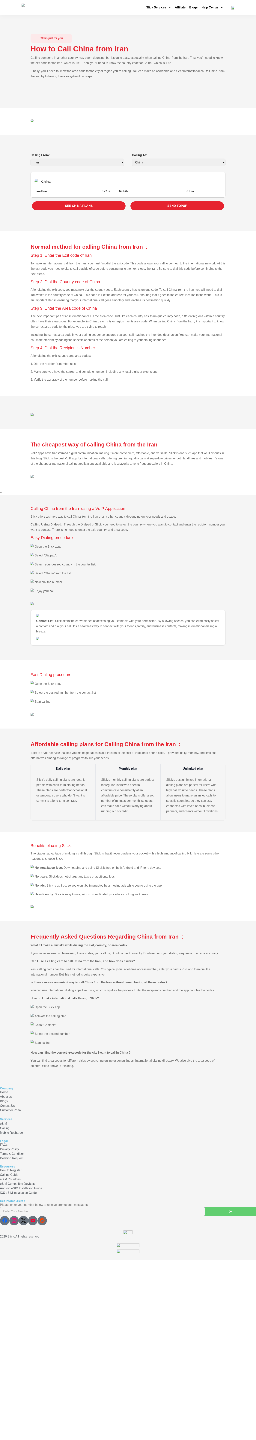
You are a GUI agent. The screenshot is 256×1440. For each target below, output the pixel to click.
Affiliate (180, 7)
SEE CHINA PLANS (79, 205)
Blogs (193, 7)
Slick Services (156, 7)
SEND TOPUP (177, 205)
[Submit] (230, 1211)
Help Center (209, 7)
